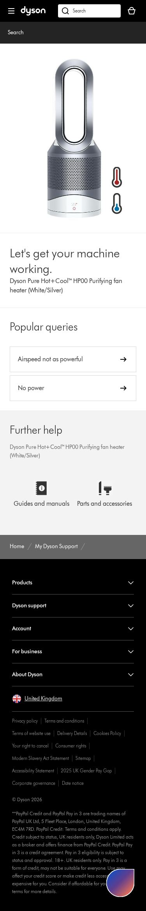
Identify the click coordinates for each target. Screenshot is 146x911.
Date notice (73, 783)
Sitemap (83, 758)
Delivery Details (72, 733)
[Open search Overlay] (89, 11)
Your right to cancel (30, 746)
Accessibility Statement (33, 771)
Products (22, 582)
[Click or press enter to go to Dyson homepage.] (33, 14)
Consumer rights (70, 746)
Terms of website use (31, 733)
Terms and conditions (64, 721)
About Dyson (27, 674)
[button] (37, 698)
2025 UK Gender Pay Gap (86, 771)
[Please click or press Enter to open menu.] (11, 11)
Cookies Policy (107, 733)
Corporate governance (33, 783)
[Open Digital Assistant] (120, 883)
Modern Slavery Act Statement (40, 758)
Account (21, 628)
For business (27, 651)
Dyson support (29, 605)
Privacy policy (25, 721)
